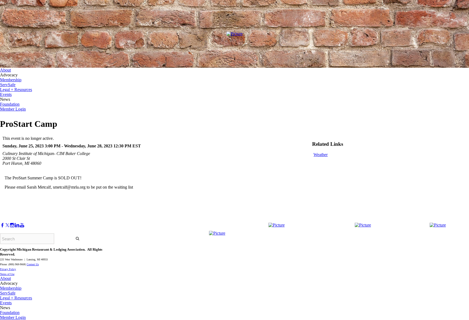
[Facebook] (2, 225)
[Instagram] (12, 225)
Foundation (10, 104)
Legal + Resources (16, 89)
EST (136, 146)
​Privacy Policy (8, 269)
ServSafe (7, 84)
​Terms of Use (7, 274)
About (5, 70)
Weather (320, 154)
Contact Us (33, 264)
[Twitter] (7, 225)
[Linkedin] (17, 225)
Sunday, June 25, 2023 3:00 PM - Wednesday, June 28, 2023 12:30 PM (66, 146)
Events (6, 94)
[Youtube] (22, 225)
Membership (10, 79)
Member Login (13, 109)
